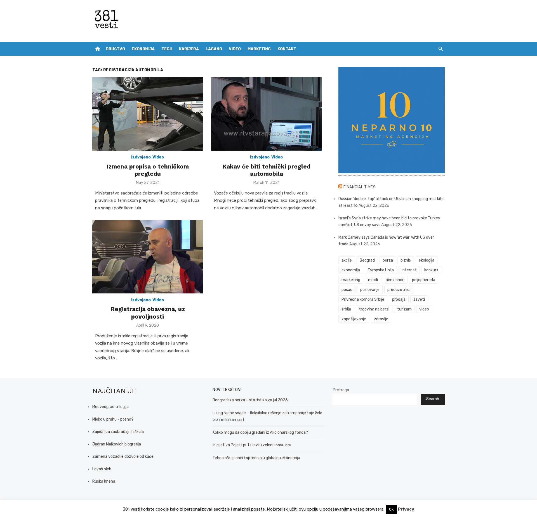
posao (346, 289)
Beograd (367, 260)
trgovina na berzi (374, 309)
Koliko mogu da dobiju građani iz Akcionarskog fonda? (260, 432)
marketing (350, 280)
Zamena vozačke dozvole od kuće (123, 456)
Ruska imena (103, 481)
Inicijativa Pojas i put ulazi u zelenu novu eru (252, 445)
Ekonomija (143, 49)
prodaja (399, 299)
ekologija (426, 260)
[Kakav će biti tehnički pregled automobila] (266, 114)
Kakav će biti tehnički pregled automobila (266, 170)
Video (235, 49)
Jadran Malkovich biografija (116, 444)
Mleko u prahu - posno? (112, 419)
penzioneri (395, 280)
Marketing (259, 49)
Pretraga (341, 390)
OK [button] (391, 509)
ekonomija (350, 270)
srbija (346, 309)
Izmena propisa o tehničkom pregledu (148, 170)
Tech (166, 49)
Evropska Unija (381, 270)
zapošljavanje (353, 319)
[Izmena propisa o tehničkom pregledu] (147, 114)
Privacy (406, 509)
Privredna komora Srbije (362, 299)
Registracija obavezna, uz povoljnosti (147, 312)
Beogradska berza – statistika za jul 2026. (251, 400)
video (424, 309)
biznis (406, 260)
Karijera (189, 49)
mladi (373, 280)
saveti (419, 299)
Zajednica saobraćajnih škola (118, 431)
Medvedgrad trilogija (110, 406)
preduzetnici (398, 289)
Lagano (214, 49)
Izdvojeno (141, 157)
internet (409, 270)
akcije (346, 260)
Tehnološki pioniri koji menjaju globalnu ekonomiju (256, 458)
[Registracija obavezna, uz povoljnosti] (147, 256)
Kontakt (286, 49)
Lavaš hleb (101, 469)
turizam (404, 309)
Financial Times (359, 187)
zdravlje (381, 319)
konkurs (431, 270)
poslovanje (370, 289)
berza (388, 260)
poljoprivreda (423, 280)
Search (432, 399)
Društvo (115, 49)
